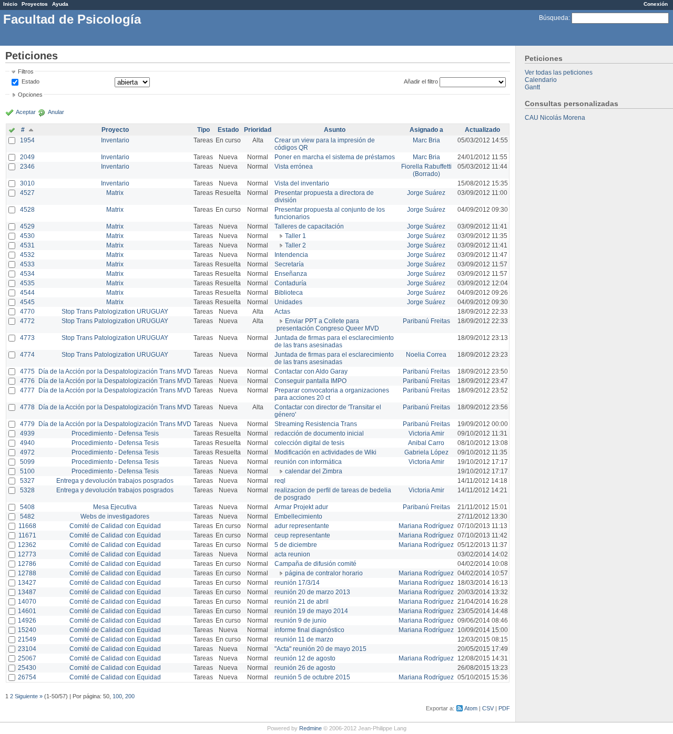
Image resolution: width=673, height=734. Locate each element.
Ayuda (60, 4)
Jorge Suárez (426, 193)
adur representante (301, 526)
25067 (27, 658)
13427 (27, 582)
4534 (27, 273)
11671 (27, 535)
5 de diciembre (295, 545)
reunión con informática (308, 462)
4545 (27, 302)
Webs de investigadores (114, 516)
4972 (27, 452)
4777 (27, 390)
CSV (488, 708)
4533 (27, 264)
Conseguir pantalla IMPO (310, 381)
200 (130, 696)
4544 (27, 292)
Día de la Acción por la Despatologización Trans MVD (114, 371)
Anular (56, 112)
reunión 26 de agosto (304, 667)
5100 (27, 471)
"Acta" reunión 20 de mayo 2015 (320, 649)
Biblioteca (288, 292)
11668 (27, 526)
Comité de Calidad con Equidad (115, 526)
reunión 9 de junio (300, 620)
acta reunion (292, 554)
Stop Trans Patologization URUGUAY (115, 311)
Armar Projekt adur (301, 507)
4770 (27, 311)
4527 (27, 193)
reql (279, 480)
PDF (504, 708)
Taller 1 (295, 236)
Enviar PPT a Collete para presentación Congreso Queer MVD (328, 324)
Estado (30, 81)
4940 (27, 443)
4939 (27, 433)
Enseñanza (290, 273)
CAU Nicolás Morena (555, 117)
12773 (27, 554)
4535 (27, 283)
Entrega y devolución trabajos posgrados (115, 480)
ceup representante (302, 535)
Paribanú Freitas (426, 321)
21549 (27, 639)
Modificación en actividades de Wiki (325, 452)
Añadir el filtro (421, 81)
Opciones (30, 94)
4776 (27, 381)
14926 (27, 620)
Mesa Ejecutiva (115, 507)
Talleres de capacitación (309, 226)
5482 (27, 516)
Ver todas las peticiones (559, 72)
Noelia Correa (426, 354)
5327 (27, 480)
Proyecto (115, 129)
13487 (27, 592)
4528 (27, 209)
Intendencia (291, 255)
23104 (27, 649)
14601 (27, 611)
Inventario (115, 140)
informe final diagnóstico (309, 630)
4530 (27, 236)
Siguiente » (29, 696)
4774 (27, 354)
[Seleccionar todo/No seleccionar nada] (12, 131)
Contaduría (290, 283)
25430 (27, 667)
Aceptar (26, 112)
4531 (27, 245)
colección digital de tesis (309, 443)
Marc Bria (426, 140)
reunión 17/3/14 (297, 582)
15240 (27, 630)
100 (117, 696)
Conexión (656, 4)
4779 (27, 424)
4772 (27, 321)
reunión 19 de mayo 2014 (311, 611)
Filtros (26, 71)
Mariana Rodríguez (426, 526)
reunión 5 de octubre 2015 (312, 677)
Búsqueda (553, 18)
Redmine (310, 728)
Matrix (115, 193)
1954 (27, 140)
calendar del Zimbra (313, 471)
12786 (27, 563)
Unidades (288, 302)
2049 (27, 157)
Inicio (10, 4)
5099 (27, 462)
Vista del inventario (301, 183)
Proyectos (35, 4)
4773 (27, 338)
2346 (27, 166)
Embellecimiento (298, 516)
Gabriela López (426, 452)
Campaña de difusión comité (315, 563)
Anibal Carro (426, 443)
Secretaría (289, 264)
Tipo (203, 129)
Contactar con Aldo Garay (311, 371)
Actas (282, 311)
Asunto (334, 129)
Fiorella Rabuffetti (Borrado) (426, 170)
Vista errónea (293, 166)
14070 (27, 601)
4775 (27, 371)
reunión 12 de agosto (304, 658)
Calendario (541, 80)
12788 (27, 573)
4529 (27, 226)
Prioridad (257, 129)
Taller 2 (295, 245)
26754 (27, 677)
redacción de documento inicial (319, 433)
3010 (27, 183)
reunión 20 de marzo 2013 (312, 592)
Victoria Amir (426, 433)
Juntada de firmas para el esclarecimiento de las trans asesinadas (334, 341)
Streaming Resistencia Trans (315, 424)
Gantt (532, 87)
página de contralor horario (324, 573)
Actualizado (482, 129)
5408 (27, 507)
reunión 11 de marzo (303, 639)
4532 (27, 255)
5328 (27, 490)
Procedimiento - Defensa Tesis (115, 433)
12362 (27, 545)
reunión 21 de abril (301, 601)
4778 (27, 407)
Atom (470, 708)
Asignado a (426, 129)
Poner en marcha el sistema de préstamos (334, 157)
